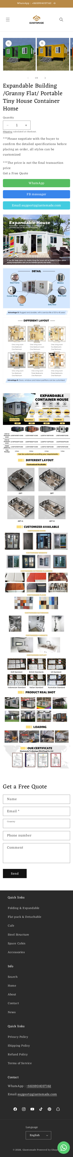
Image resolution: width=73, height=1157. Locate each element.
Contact (13, 1003)
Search (13, 976)
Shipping (7, 132)
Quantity (8, 117)
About (12, 994)
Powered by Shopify (48, 1150)
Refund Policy (18, 1054)
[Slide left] (28, 78)
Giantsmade (29, 1150)
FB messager (36, 194)
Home (12, 985)
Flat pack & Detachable (24, 916)
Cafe (11, 925)
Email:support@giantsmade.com (36, 205)
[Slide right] (45, 78)
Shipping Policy (19, 1045)
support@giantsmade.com (37, 1094)
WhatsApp (36, 183)
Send (15, 873)
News (12, 1012)
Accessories (16, 952)
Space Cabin (17, 943)
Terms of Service (20, 1063)
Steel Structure (18, 934)
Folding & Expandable (24, 908)
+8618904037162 (38, 1086)
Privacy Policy (18, 1036)
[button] (8, 19)
